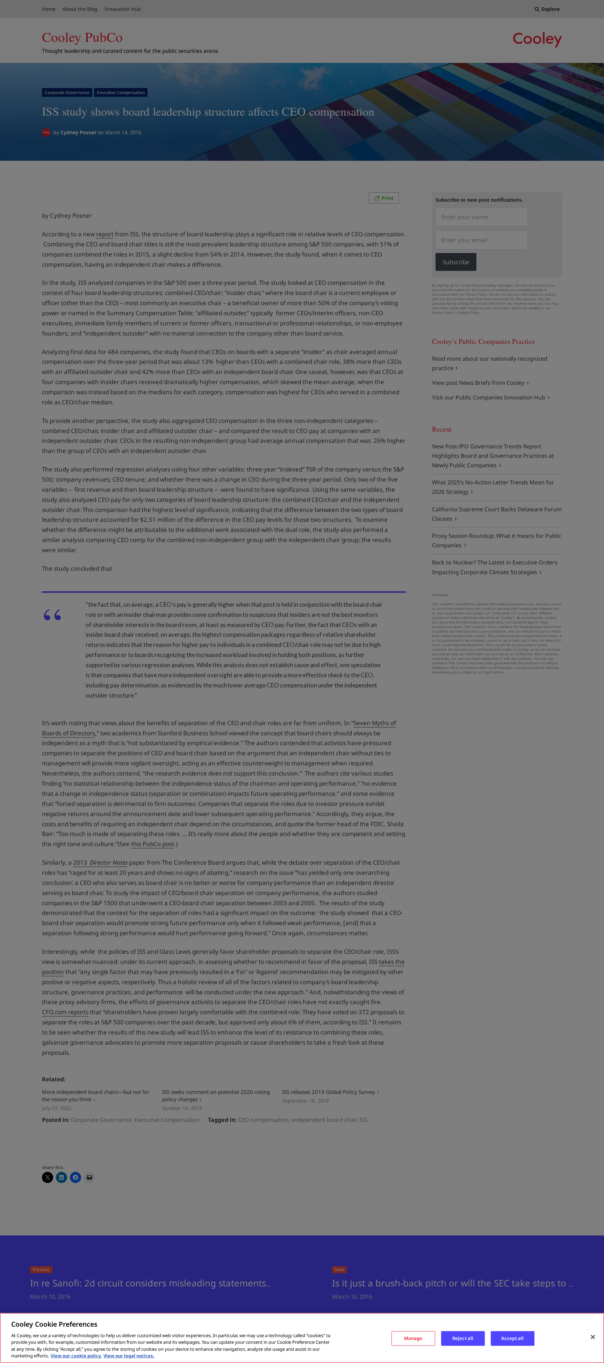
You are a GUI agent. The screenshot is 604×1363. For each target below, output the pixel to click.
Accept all (512, 1338)
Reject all (462, 1338)
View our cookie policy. (76, 1356)
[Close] (593, 1337)
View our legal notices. (128, 1356)
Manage (413, 1338)
